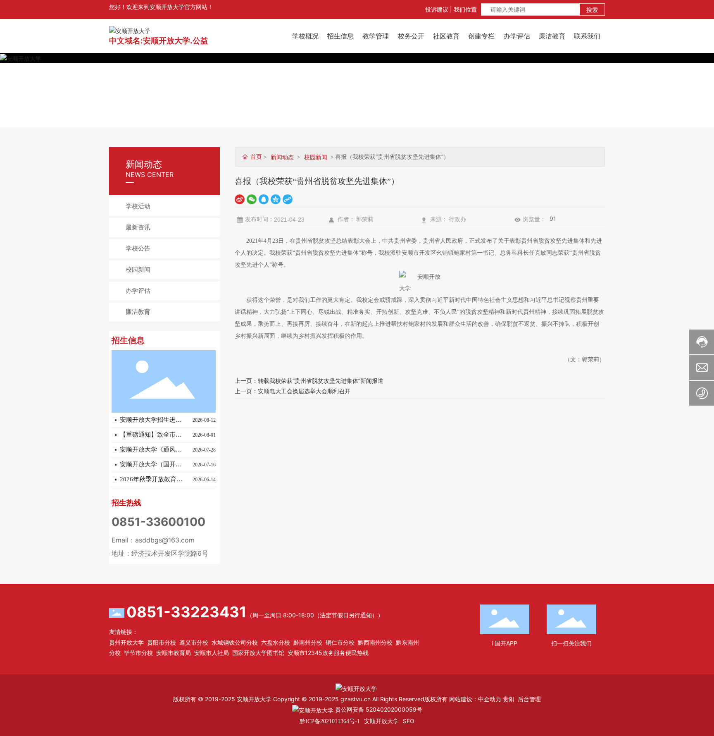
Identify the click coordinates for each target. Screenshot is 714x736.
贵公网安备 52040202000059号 (377, 709)
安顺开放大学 (381, 720)
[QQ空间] (276, 199)
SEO (408, 720)
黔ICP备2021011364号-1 (330, 721)
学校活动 (138, 206)
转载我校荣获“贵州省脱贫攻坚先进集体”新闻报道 (320, 380)
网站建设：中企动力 (475, 699)
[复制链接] (288, 199)
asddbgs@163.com (165, 540)
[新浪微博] (240, 199)
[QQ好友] (264, 199)
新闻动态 (282, 156)
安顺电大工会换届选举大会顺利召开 (304, 390)
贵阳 (508, 699)
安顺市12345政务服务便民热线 (328, 652)
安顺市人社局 (211, 652)
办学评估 (138, 290)
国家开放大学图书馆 (258, 652)
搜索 (592, 9)
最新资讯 (138, 227)
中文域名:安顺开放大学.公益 (158, 40)
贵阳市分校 (161, 642)
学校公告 (138, 248)
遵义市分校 (193, 642)
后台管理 (529, 699)
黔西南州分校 (375, 642)
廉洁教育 (138, 311)
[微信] (252, 199)
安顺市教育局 (173, 652)
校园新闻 (138, 269)
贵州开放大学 (126, 642)
